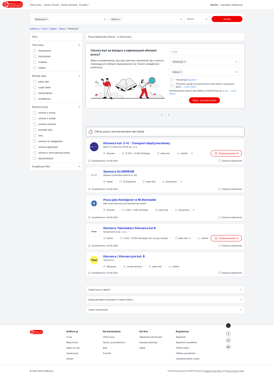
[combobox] (70, 19)
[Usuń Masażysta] (47, 19)
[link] (162, 115)
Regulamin (192, 79)
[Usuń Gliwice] (119, 19)
